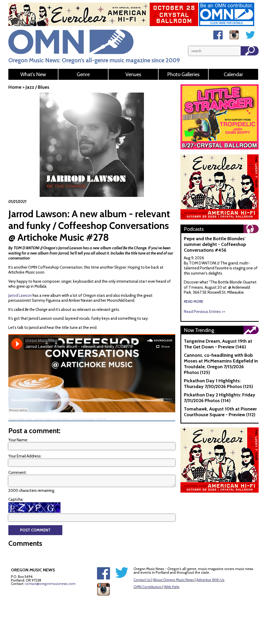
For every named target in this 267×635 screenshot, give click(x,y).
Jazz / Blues (37, 87)
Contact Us (142, 580)
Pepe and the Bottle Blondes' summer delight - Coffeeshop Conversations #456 (215, 244)
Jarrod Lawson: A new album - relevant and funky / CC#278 (70, 419)
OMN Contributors (148, 587)
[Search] (250, 51)
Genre (83, 74)
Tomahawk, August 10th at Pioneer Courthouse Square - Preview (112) (220, 412)
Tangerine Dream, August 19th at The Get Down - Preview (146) (218, 344)
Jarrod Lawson (20, 295)
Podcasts (194, 229)
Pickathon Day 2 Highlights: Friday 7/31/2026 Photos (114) (219, 397)
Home (14, 87)
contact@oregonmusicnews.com (50, 584)
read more (193, 301)
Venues (133, 74)
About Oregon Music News (173, 580)
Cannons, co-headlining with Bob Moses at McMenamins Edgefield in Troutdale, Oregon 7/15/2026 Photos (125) (221, 363)
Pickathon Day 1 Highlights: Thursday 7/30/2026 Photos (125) (218, 383)
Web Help (171, 587)
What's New (33, 74)
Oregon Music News (20, 419)
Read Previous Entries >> (204, 311)
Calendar (233, 74)
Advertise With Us (210, 580)
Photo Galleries (183, 74)
